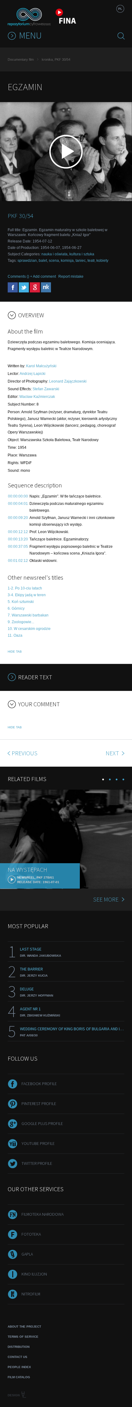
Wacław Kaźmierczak (37, 397)
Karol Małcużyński (41, 366)
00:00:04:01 (18, 503)
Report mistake (70, 276)
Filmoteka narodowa (42, 1214)
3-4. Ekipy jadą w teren (27, 595)
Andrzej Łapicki (32, 374)
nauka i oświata (54, 254)
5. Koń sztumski (21, 602)
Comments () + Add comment (32, 276)
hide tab (15, 651)
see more (105, 899)
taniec (81, 260)
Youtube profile (38, 1143)
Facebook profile (39, 1083)
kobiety (102, 260)
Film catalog (19, 1377)
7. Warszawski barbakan (28, 615)
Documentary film (21, 59)
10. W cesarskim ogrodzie (29, 629)
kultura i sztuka (81, 254)
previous (24, 753)
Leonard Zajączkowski (68, 381)
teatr (91, 260)
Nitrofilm (30, 1294)
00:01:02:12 (18, 561)
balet (43, 260)
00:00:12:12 (18, 532)
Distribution (18, 1346)
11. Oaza (15, 635)
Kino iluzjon (34, 1274)
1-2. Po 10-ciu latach (25, 588)
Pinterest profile (38, 1103)
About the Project (24, 1326)
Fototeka (31, 1234)
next (113, 753)
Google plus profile (42, 1123)
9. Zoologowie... (21, 622)
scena (54, 260)
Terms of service (23, 1336)
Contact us (17, 1357)
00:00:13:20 (18, 539)
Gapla (27, 1254)
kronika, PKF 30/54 (56, 59)
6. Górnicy (16, 608)
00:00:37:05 (18, 546)
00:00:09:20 (18, 518)
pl (120, 8)
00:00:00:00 (18, 496)
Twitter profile (36, 1163)
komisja (67, 260)
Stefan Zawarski (46, 389)
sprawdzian (27, 260)
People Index (19, 1367)
